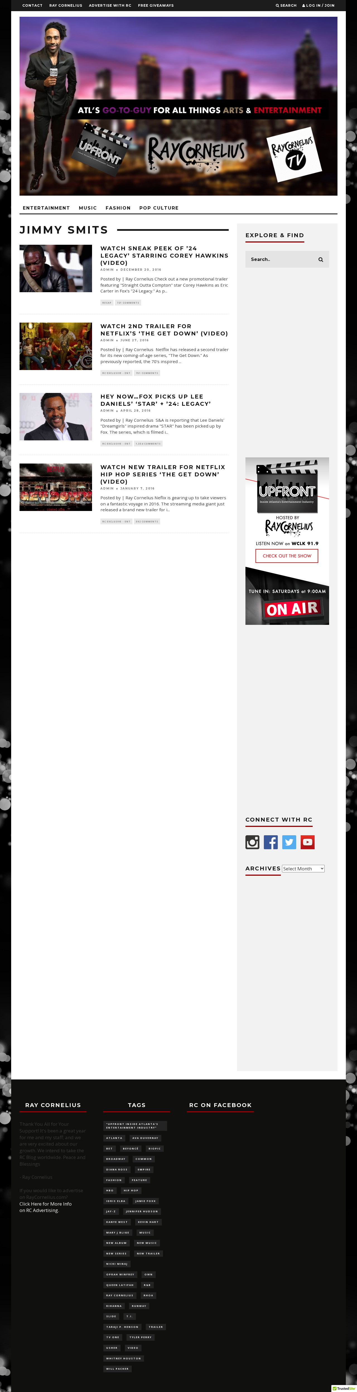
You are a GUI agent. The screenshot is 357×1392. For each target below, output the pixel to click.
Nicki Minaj (117, 1264)
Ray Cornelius (65, 5)
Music (88, 208)
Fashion (118, 208)
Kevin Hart (148, 1222)
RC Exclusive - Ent (116, 373)
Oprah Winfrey (120, 1274)
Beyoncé (131, 1148)
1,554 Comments (148, 443)
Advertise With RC (110, 5)
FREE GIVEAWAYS (156, 5)
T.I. (129, 1316)
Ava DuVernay (145, 1138)
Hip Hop (131, 1190)
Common (144, 1159)
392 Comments (147, 521)
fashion (114, 1180)
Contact (32, 5)
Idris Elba (116, 1201)
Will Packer (117, 1369)
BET (109, 1148)
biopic (155, 1148)
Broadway (116, 1159)
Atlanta (114, 1138)
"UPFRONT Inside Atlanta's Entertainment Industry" (132, 1125)
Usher (112, 1348)
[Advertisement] (287, 362)
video (133, 1348)
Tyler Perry (140, 1337)
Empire (144, 1169)
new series (116, 1253)
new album (116, 1243)
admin (107, 270)
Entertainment (46, 208)
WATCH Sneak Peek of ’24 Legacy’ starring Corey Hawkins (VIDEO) (164, 255)
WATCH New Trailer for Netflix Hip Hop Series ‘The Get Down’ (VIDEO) (162, 474)
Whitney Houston (123, 1358)
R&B (147, 1285)
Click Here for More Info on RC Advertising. (46, 1207)
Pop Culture (159, 208)
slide (111, 1316)
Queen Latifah (120, 1285)
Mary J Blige (117, 1232)
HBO (110, 1190)
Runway (139, 1306)
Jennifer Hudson (142, 1211)
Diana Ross (117, 1169)
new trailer (148, 1253)
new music (147, 1243)
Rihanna (114, 1306)
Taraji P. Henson (122, 1327)
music (145, 1232)
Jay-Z (111, 1211)
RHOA (148, 1295)
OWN (148, 1274)
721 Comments (128, 302)
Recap (107, 302)
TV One (112, 1337)
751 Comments (147, 373)
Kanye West (117, 1222)
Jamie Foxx (146, 1201)
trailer (156, 1327)
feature (139, 1180)
